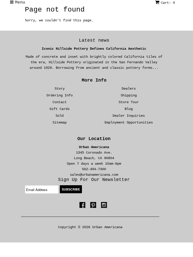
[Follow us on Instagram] (105, 206)
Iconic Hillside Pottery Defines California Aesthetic (94, 49)
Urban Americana (94, 147)
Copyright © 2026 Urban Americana (90, 227)
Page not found (55, 10)
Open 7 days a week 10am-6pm (94, 164)
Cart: (168, 3)
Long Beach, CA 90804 (94, 158)
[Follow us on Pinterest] (94, 206)
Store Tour (129, 102)
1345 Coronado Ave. (94, 153)
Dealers (129, 89)
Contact (60, 102)
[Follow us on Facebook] (83, 206)
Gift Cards (60, 109)
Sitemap (60, 122)
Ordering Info (59, 95)
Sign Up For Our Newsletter (94, 179)
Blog (129, 109)
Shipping (129, 95)
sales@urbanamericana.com (94, 175)
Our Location (94, 138)
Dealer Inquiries (129, 116)
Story (60, 89)
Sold (60, 116)
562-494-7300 (94, 169)
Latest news (94, 40)
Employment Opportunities (129, 122)
